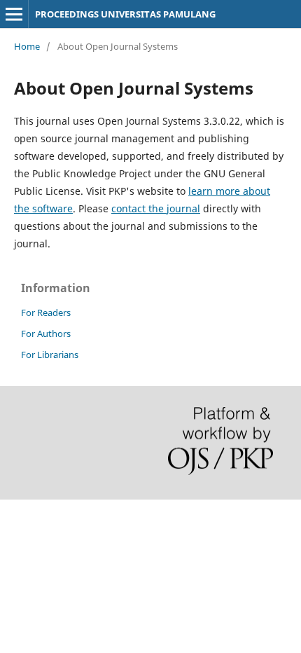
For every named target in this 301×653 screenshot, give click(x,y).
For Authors (46, 333)
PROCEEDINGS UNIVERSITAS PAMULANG (125, 14)
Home (27, 46)
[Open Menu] (14, 14)
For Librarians (49, 354)
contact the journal (155, 208)
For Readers (46, 312)
